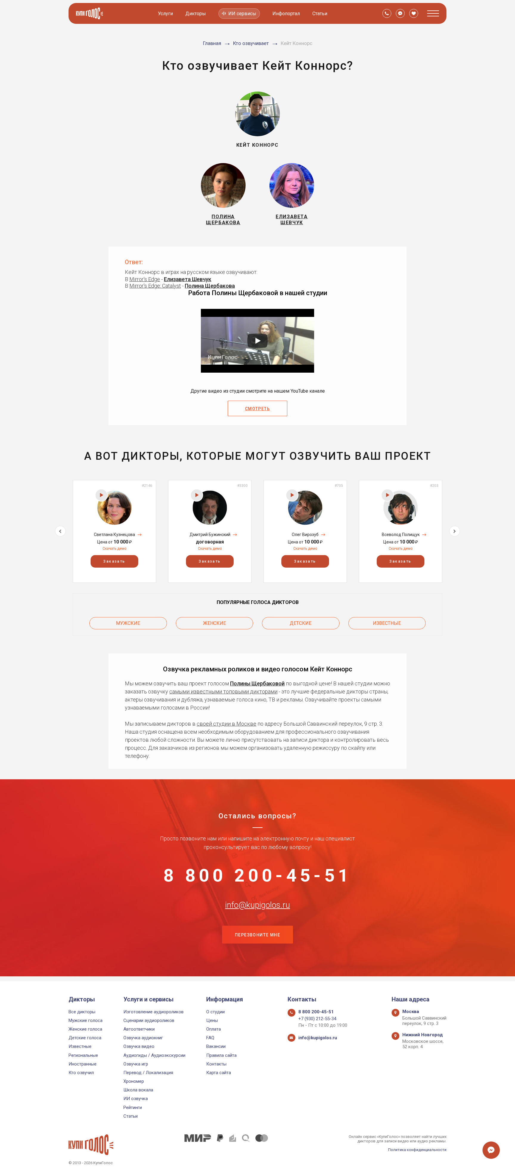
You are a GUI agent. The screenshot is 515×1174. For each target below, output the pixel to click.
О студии (215, 1012)
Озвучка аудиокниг (143, 1037)
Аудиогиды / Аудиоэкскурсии (154, 1055)
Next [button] (454, 531)
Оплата (213, 1029)
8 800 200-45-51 (257, 876)
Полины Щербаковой (257, 683)
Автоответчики (139, 1029)
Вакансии (216, 1046)
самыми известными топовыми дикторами (223, 691)
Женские (214, 623)
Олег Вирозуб (305, 534)
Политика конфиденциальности (417, 1149)
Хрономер (133, 1081)
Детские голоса (85, 1037)
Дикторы (195, 13)
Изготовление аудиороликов (153, 1012)
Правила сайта (221, 1055)
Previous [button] (60, 531)
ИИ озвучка (135, 1098)
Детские (300, 623)
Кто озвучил (81, 1072)
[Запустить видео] (257, 341)
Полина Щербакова (210, 286)
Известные (387, 623)
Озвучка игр (135, 1064)
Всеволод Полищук (401, 534)
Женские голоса (85, 1029)
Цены (212, 1020)
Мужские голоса (86, 1020)
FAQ (210, 1037)
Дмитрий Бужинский (210, 534)
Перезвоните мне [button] (257, 935)
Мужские (128, 623)
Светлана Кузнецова (114, 534)
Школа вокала (138, 1090)
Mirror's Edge (144, 279)
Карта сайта (218, 1072)
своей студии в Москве (226, 724)
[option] (114, 531)
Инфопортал (286, 13)
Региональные (83, 1055)
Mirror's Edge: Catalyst (155, 286)
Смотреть (257, 408)
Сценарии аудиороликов (148, 1020)
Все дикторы (82, 1012)
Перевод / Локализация (148, 1072)
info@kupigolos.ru (257, 905)
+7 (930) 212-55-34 (317, 1018)
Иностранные (83, 1064)
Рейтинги (132, 1107)
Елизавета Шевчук (187, 279)
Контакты (216, 1064)
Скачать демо (114, 548)
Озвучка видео (138, 1046)
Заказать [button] (114, 561)
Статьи (319, 13)
